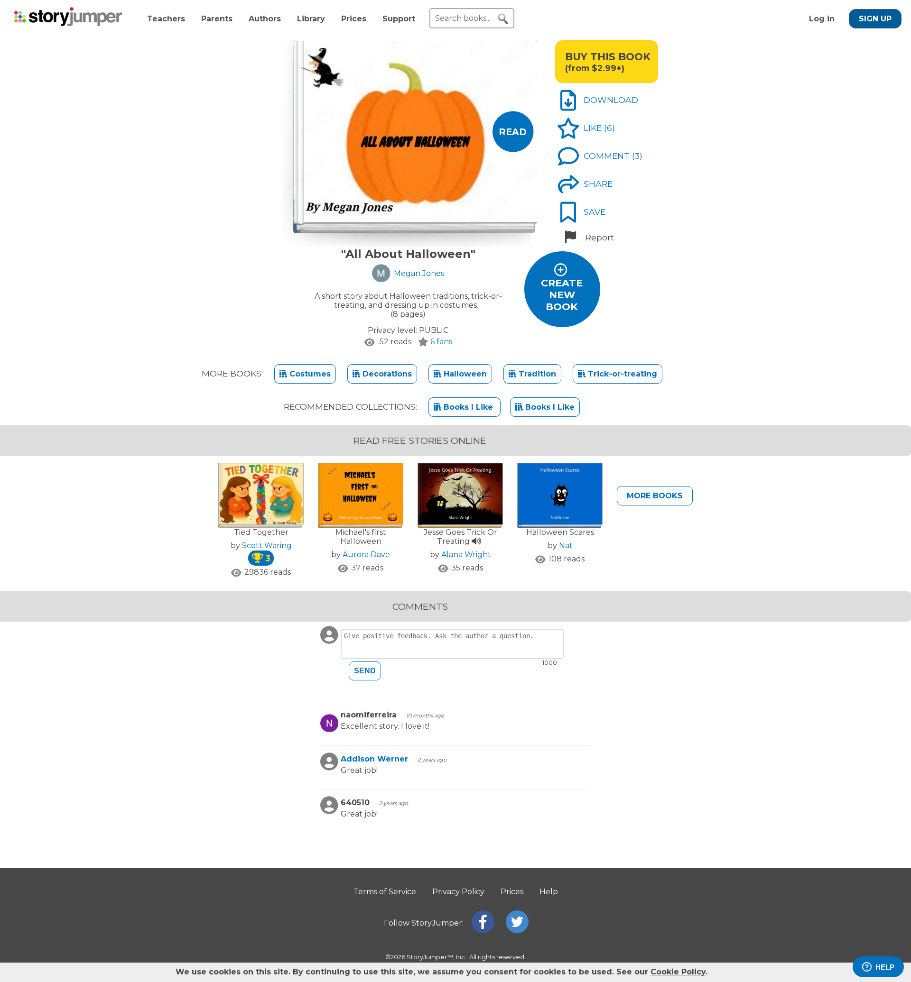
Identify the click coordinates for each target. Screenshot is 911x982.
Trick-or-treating (621, 373)
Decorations (386, 373)
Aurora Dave (366, 554)
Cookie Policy (678, 971)
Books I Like (468, 407)
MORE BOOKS (655, 495)
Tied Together (261, 532)
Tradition (536, 373)
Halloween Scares (560, 532)
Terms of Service (384, 891)
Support (398, 18)
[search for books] (503, 19)
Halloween (464, 373)
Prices (353, 18)
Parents (216, 18)
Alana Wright (466, 554)
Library (311, 18)
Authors (265, 18)
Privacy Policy (458, 891)
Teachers (166, 18)
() (609, 128)
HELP (884, 967)
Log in (822, 18)
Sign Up (875, 18)
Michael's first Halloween (360, 537)
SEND (365, 671)
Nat (566, 545)
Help (548, 891)
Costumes (309, 373)
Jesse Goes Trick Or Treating (460, 537)
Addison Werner (374, 758)
